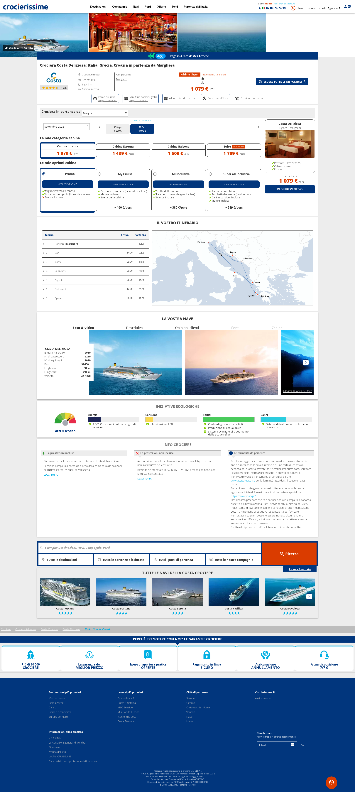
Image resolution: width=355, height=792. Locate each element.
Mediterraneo (57, 698)
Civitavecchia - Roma (198, 707)
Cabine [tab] (277, 327)
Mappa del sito (57, 752)
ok (302, 745)
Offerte (161, 6)
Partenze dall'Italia (195, 6)
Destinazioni (98, 6)
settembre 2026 (54, 126)
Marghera (89, 113)
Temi (175, 6)
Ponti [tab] (235, 327)
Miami (189, 721)
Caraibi (53, 707)
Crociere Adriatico (25, 629)
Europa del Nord (58, 716)
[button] (319, 8)
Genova (190, 703)
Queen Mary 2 (126, 698)
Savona (190, 698)
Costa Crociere (49, 629)
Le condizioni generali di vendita (67, 742)
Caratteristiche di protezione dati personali (73, 761)
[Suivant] (306, 362)
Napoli (190, 716)
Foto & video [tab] (83, 327)
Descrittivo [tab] (134, 327)
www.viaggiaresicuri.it (243, 480)
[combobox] (151, 547)
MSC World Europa (128, 712)
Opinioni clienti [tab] (187, 327)
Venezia (190, 712)
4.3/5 (64, 88)
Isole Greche (56, 703)
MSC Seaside (125, 707)
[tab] (105, 98)
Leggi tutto (51, 474)
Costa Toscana (126, 721)
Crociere (6, 629)
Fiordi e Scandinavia (60, 712)
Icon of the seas (127, 716)
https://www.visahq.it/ (243, 496)
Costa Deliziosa (71, 629)
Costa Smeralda (127, 703)
